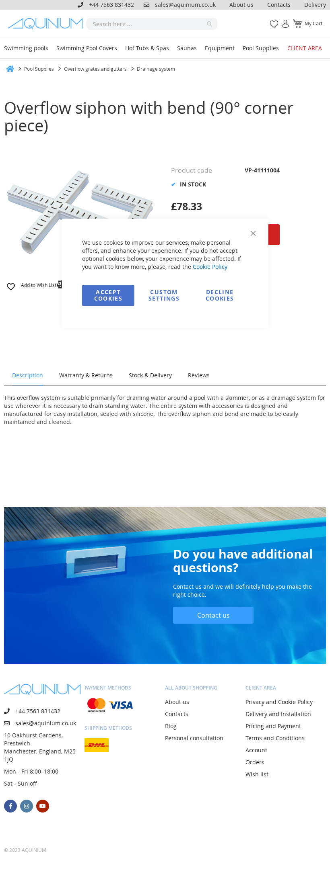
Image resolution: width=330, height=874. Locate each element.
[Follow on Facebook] (10, 806)
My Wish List (271, 19)
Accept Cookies (108, 295)
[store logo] (47, 23)
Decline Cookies (220, 295)
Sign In (282, 19)
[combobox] (152, 24)
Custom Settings (163, 295)
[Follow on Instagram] (26, 806)
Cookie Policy (210, 266)
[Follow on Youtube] (42, 806)
